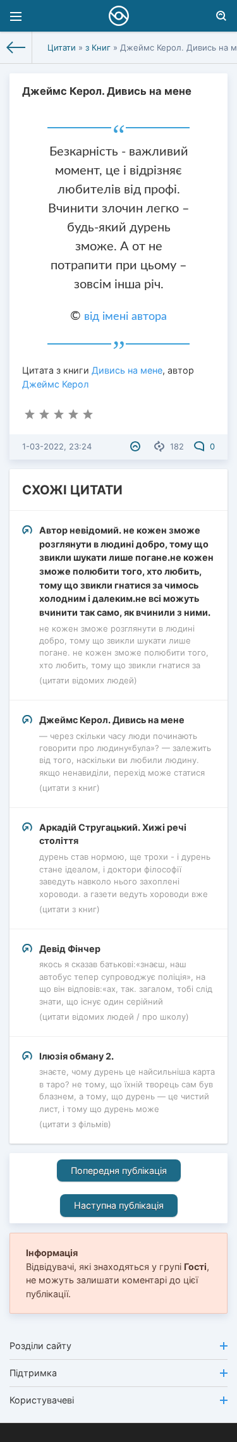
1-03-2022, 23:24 (57, 446)
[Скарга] (136, 446)
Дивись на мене (127, 370)
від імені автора (125, 316)
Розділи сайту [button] (40, 1345)
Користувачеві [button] (41, 1400)
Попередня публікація (119, 1170)
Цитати (61, 47)
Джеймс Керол (55, 384)
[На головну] (16, 47)
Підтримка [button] (33, 1372)
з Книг (98, 47)
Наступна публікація (119, 1205)
